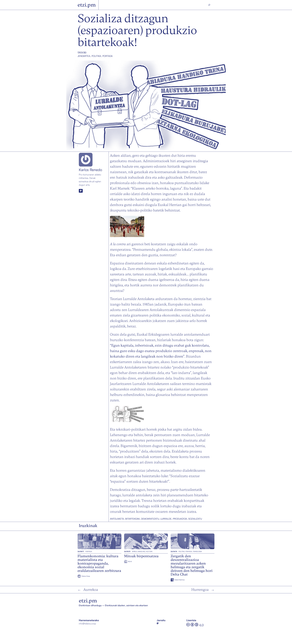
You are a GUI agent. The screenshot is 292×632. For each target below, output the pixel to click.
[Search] (209, 5)
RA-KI (130, 561)
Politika (96, 56)
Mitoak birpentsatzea (135, 541)
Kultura (149, 551)
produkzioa (180, 518)
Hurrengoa (200, 589)
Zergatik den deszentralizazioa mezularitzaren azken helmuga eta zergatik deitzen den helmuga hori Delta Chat (192, 541)
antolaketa (117, 518)
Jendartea (84, 56)
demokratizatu (150, 518)
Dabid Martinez (180, 580)
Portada (107, 56)
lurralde (166, 518)
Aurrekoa (90, 589)
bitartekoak (132, 518)
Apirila (134, 551)
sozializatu (195, 518)
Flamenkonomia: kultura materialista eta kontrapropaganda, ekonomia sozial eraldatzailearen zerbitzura (99, 541)
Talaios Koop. (86, 576)
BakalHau (141, 551)
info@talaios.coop (87, 623)
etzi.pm (87, 4)
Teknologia (197, 551)
